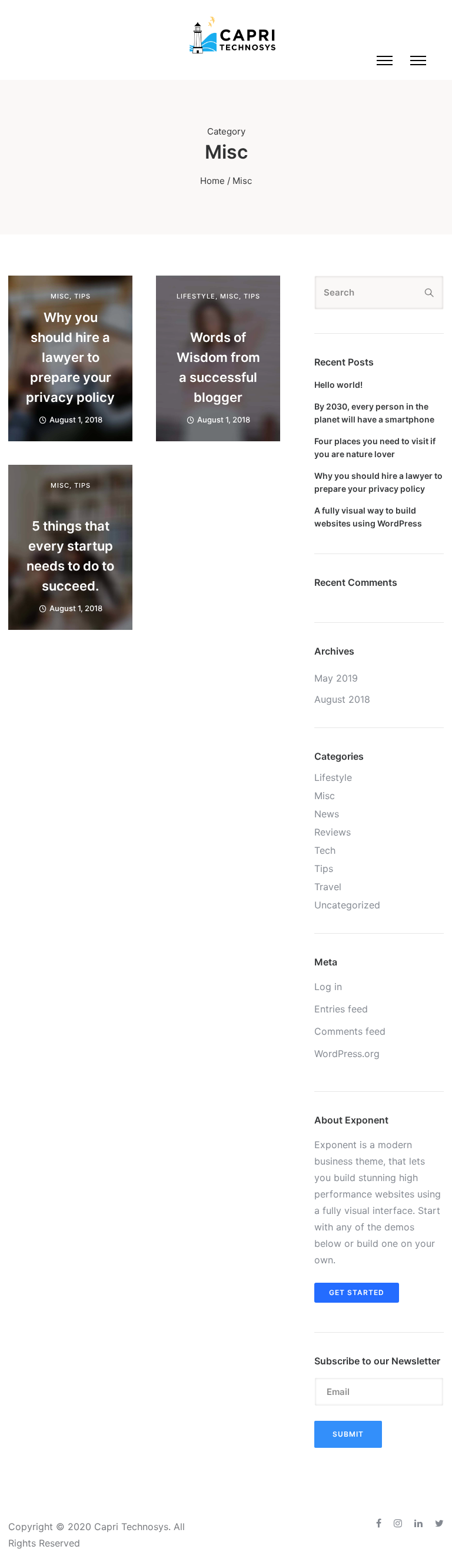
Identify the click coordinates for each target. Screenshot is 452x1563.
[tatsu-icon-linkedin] (420, 1523)
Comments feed (349, 1031)
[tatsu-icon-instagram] (400, 1523)
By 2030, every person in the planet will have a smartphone (374, 412)
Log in (328, 986)
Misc (60, 296)
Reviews (332, 832)
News (326, 814)
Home (212, 180)
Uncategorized (347, 905)
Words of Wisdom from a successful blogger (218, 367)
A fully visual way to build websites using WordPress (368, 516)
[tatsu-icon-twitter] (439, 1523)
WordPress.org (347, 1053)
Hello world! (338, 385)
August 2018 (342, 699)
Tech (324, 850)
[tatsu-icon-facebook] (380, 1523)
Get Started (356, 1292)
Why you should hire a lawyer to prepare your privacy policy (70, 357)
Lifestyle (196, 296)
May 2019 (336, 678)
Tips (82, 296)
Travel (327, 886)
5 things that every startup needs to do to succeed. (70, 555)
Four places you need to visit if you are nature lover (375, 447)
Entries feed (341, 1009)
